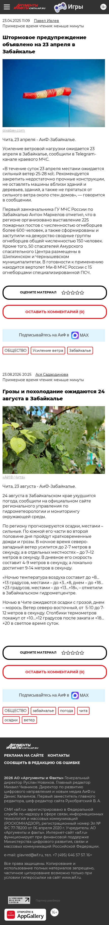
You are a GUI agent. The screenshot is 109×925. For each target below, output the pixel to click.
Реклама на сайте (24, 755)
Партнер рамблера (48, 900)
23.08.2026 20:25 (17, 374)
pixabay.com (14, 130)
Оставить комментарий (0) (54, 312)
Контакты (58, 755)
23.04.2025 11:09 (16, 20)
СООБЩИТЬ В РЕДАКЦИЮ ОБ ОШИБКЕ (42, 762)
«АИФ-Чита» (14, 477)
